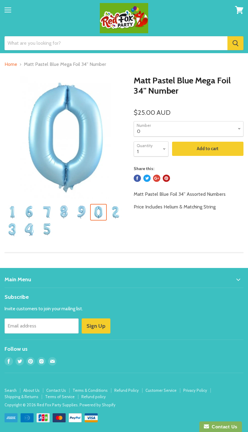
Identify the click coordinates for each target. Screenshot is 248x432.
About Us (31, 390)
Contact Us (56, 390)
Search (11, 390)
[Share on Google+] (156, 178)
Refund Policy (126, 390)
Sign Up (96, 326)
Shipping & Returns (21, 396)
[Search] (235, 43)
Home (11, 64)
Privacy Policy (195, 390)
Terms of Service (60, 396)
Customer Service (161, 390)
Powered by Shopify (98, 404)
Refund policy (93, 396)
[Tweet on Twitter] (147, 178)
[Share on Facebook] (137, 178)
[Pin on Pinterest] (166, 178)
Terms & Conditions (90, 390)
